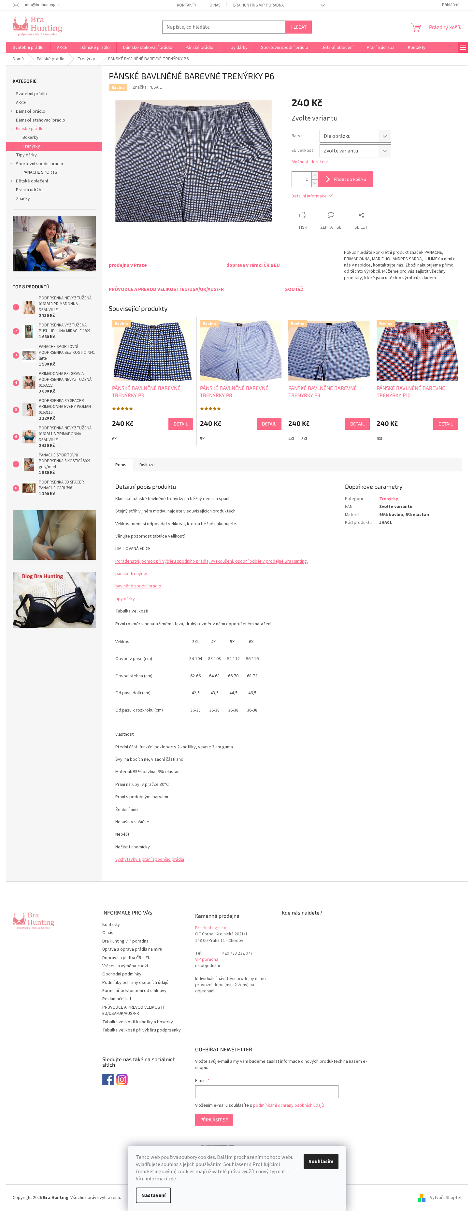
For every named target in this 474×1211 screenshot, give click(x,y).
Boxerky (30, 137)
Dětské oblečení (32, 181)
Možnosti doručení (310, 162)
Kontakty (186, 5)
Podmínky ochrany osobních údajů (135, 982)
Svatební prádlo (31, 94)
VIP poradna (206, 960)
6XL (115, 439)
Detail (181, 423)
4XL (291, 439)
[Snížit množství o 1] (314, 183)
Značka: (147, 87)
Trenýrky (31, 146)
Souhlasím (321, 1161)
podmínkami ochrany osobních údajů (288, 1105)
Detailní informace (309, 196)
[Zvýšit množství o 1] (314, 175)
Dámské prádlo (30, 111)
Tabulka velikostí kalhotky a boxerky (137, 1022)
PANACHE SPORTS (39, 172)
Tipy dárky (26, 155)
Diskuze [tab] (147, 465)
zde (172, 1178)
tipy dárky (125, 599)
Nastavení (153, 1195)
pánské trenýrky (131, 573)
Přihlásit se (214, 1119)
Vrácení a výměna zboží (125, 966)
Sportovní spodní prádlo (39, 164)
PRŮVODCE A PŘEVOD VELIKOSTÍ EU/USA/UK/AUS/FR (133, 1010)
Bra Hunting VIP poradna (258, 5)
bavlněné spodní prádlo (138, 586)
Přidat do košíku (350, 179)
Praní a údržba (30, 190)
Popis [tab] (120, 465)
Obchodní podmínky (121, 974)
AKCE (21, 102)
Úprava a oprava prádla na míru (132, 949)
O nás (214, 5)
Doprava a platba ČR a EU (126, 958)
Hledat (299, 27)
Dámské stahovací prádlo (40, 120)
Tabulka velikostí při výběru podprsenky (141, 1030)
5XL (203, 439)
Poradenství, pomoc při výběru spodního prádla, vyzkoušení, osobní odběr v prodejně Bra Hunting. (211, 561)
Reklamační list (116, 999)
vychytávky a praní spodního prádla (149, 859)
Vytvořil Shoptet (446, 1197)
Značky (23, 198)
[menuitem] (28, 47)
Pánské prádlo (30, 128)
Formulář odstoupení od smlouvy (134, 991)
